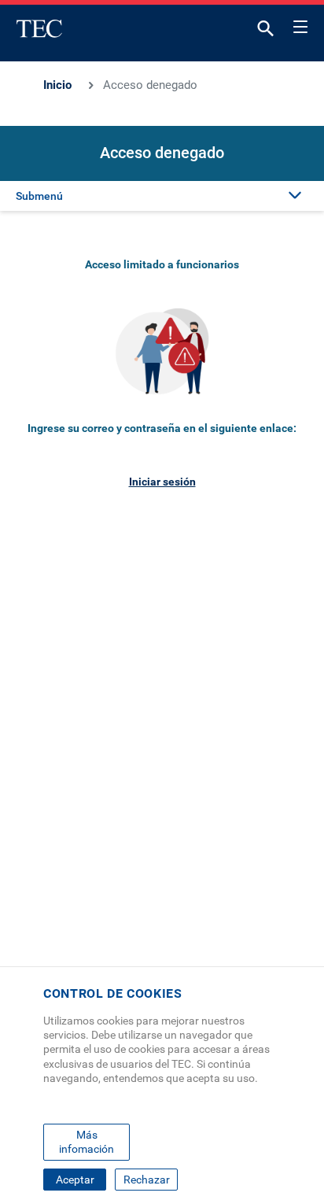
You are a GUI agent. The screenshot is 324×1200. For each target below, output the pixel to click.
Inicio (57, 85)
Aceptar (75, 1179)
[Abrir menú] (300, 24)
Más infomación (86, 1141)
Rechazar (146, 1179)
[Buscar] (266, 31)
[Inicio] (39, 28)
